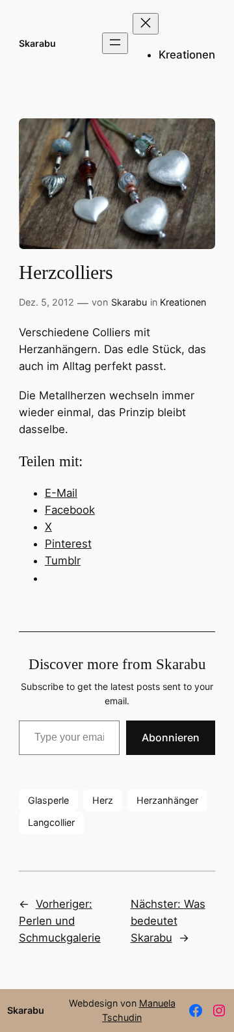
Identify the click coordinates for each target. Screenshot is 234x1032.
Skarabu (37, 43)
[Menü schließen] (146, 23)
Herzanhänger (167, 800)
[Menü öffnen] (115, 43)
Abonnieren (171, 737)
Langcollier (51, 822)
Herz (102, 800)
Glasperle (48, 800)
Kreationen (183, 302)
